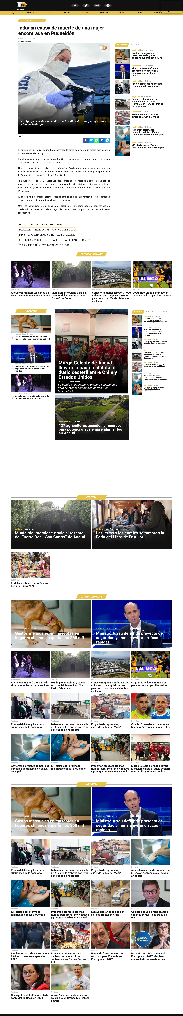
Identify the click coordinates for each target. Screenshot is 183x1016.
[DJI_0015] (111, 287)
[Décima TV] (169, 14)
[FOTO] (30, 287)
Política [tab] (150, 312)
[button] (23, 224)
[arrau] (31, 362)
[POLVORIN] (71, 287)
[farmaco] (122, 155)
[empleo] (30, 948)
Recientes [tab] (122, 44)
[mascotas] (122, 63)
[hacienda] (110, 948)
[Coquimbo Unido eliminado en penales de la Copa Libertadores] (152, 287)
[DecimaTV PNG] (21, 10)
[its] (122, 140)
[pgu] (150, 948)
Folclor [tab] (162, 312)
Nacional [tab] (138, 312)
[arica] (122, 109)
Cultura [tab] (134, 44)
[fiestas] (70, 948)
